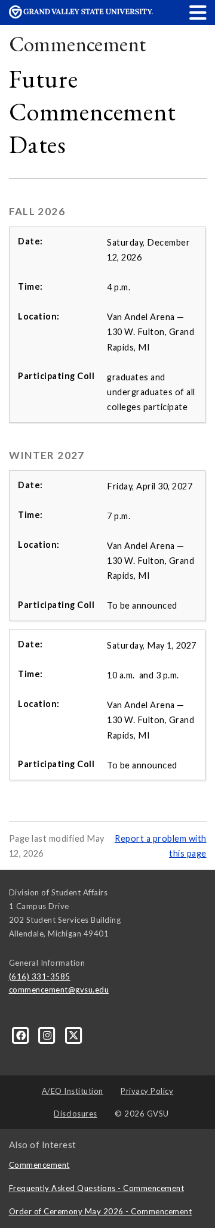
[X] (74, 1035)
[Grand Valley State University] (81, 15)
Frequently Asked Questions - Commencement (97, 1188)
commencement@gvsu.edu (59, 989)
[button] (198, 12)
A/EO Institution (72, 1091)
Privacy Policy (147, 1091)
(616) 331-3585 (39, 976)
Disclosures (75, 1113)
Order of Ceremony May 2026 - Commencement (100, 1211)
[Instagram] (48, 1035)
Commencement (77, 43)
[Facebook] (22, 1035)
